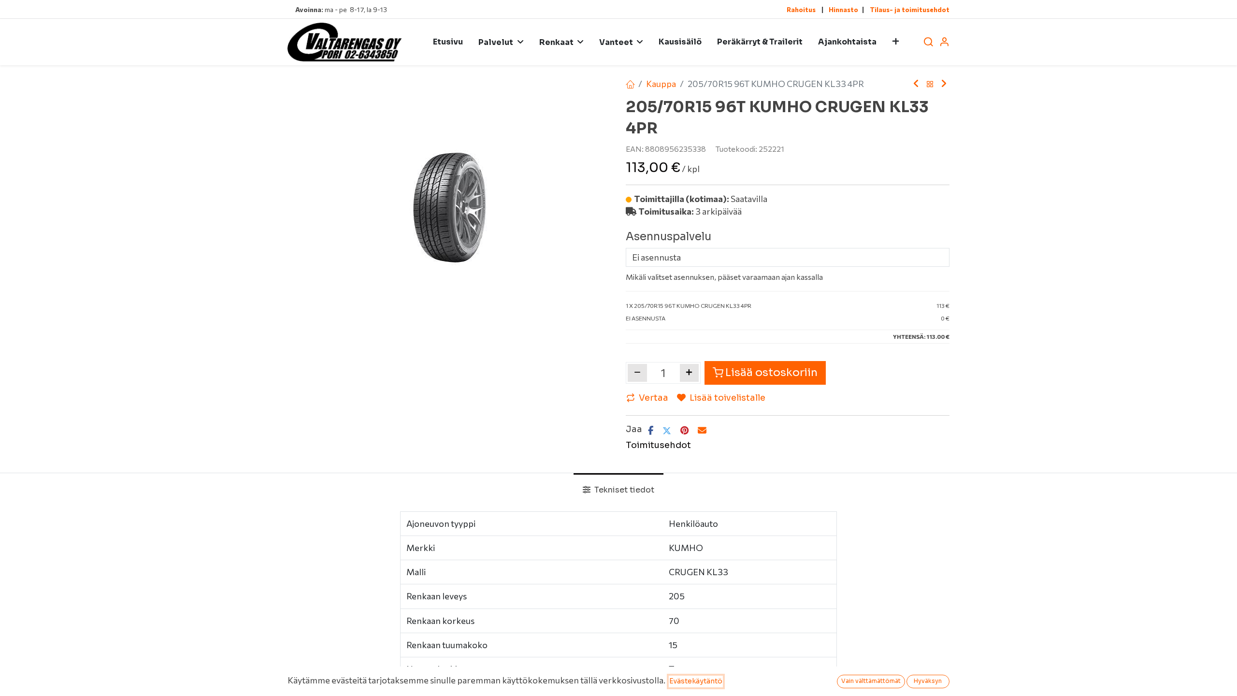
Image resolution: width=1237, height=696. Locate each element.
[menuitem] (448, 42)
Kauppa (661, 83)
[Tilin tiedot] (944, 42)
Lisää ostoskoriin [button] (771, 372)
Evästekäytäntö (695, 681)
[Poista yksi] (637, 372)
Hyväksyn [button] (928, 680)
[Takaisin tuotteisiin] (930, 84)
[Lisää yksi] (689, 372)
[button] (895, 42)
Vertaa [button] (653, 397)
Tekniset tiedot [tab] (623, 490)
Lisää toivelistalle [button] (727, 397)
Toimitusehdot (658, 445)
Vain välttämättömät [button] (871, 680)
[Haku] (928, 42)
